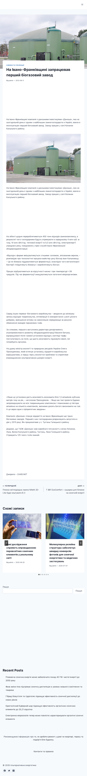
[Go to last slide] (6, 543)
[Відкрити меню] (82, 4)
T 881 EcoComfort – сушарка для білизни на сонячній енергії (65, 489)
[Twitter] (9, 771)
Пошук (6, 587)
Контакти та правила (43, 751)
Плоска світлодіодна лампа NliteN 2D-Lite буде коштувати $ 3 (21, 489)
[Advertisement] (43, 101)
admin (11, 80)
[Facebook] (5, 771)
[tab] (39, 574)
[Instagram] (13, 771)
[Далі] (80, 543)
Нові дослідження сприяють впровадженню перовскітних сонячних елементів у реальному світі (21, 551)
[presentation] (22, 526)
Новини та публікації (15, 65)
